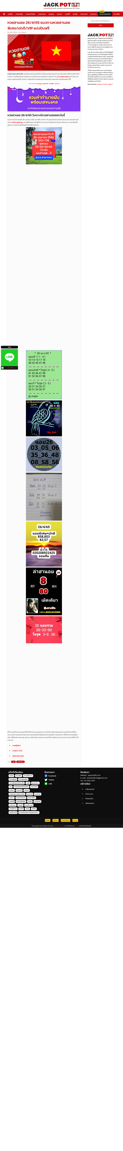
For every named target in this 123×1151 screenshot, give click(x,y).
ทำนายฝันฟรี (12, 640)
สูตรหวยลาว (35, 644)
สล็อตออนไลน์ (89, 664)
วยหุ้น (27, 644)
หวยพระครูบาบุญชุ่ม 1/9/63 (16, 655)
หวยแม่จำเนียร (30, 14)
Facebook (52, 637)
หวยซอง (51, 14)
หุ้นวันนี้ (21, 670)
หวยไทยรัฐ (19, 14)
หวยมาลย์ (29, 655)
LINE (50, 644)
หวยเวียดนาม (13, 670)
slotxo (105, 84)
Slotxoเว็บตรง (65, 681)
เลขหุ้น (27, 670)
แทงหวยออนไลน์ (105, 14)
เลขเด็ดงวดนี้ (13, 674)
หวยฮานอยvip (17, 122)
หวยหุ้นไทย (17, 606)
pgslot (111, 84)
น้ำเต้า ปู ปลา (89, 655)
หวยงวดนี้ (19, 651)
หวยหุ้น (75, 14)
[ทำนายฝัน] (43, 99)
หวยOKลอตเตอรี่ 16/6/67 (21, 648)
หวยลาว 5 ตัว (17, 611)
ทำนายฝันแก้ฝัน (23, 640)
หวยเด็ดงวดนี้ (29, 666)
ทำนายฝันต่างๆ (28, 637)
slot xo (75, 681)
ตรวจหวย (93, 14)
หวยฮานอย (42, 14)
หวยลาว (59, 14)
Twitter (51, 640)
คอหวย (11, 637)
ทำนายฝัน (116, 14)
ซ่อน (9, 347)
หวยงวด (11, 651)
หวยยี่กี (67, 14)
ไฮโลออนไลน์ (89, 660)
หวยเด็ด (20, 666)
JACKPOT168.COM (59, 687)
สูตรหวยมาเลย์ (18, 617)
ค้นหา (100, 25)
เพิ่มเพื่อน (11, 367)
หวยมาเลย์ (83, 14)
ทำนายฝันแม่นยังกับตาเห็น (16, 644)
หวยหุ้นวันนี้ (37, 662)
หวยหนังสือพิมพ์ (20, 662)
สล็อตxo (55, 681)
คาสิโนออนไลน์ (89, 650)
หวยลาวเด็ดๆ (31, 659)
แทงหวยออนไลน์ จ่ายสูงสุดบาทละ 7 (29, 674)
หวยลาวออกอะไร (20, 659)
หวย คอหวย (34, 648)
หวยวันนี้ (11, 662)
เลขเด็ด (10, 14)
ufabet (99, 84)
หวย (13, 623)
